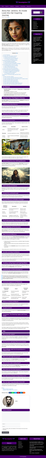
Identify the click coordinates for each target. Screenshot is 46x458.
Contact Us (12, 6)
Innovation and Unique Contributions (10, 67)
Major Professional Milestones (9, 66)
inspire (19, 305)
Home (3, 6)
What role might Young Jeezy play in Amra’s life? (12, 84)
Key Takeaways (6, 54)
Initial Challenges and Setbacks (9, 61)
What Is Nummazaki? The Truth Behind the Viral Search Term (37, 49)
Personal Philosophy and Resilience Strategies (12, 63)
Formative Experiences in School (10, 59)
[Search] (41, 12)
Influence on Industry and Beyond (9, 72)
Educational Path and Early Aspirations (10, 58)
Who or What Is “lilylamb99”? (34, 452)
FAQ (3, 75)
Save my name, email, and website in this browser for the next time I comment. (15, 429)
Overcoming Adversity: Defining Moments (9, 60)
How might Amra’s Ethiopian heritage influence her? (12, 83)
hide (17, 53)
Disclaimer (17, 6)
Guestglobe (5, 447)
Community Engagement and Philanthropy (11, 71)
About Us (6, 6)
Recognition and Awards (9, 73)
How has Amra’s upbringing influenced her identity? (12, 77)
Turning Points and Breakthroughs (9, 62)
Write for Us (29, 6)
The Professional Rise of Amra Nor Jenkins (10, 64)
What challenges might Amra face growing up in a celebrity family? (15, 78)
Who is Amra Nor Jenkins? (8, 76)
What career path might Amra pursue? (10, 79)
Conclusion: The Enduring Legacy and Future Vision (11, 74)
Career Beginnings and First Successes (10, 65)
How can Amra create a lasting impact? (10, 80)
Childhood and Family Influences (9, 57)
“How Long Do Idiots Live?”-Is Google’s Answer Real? (37, 44)
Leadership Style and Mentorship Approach (11, 70)
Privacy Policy (23, 6)
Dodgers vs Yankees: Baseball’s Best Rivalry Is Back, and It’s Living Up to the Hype (36, 450)
